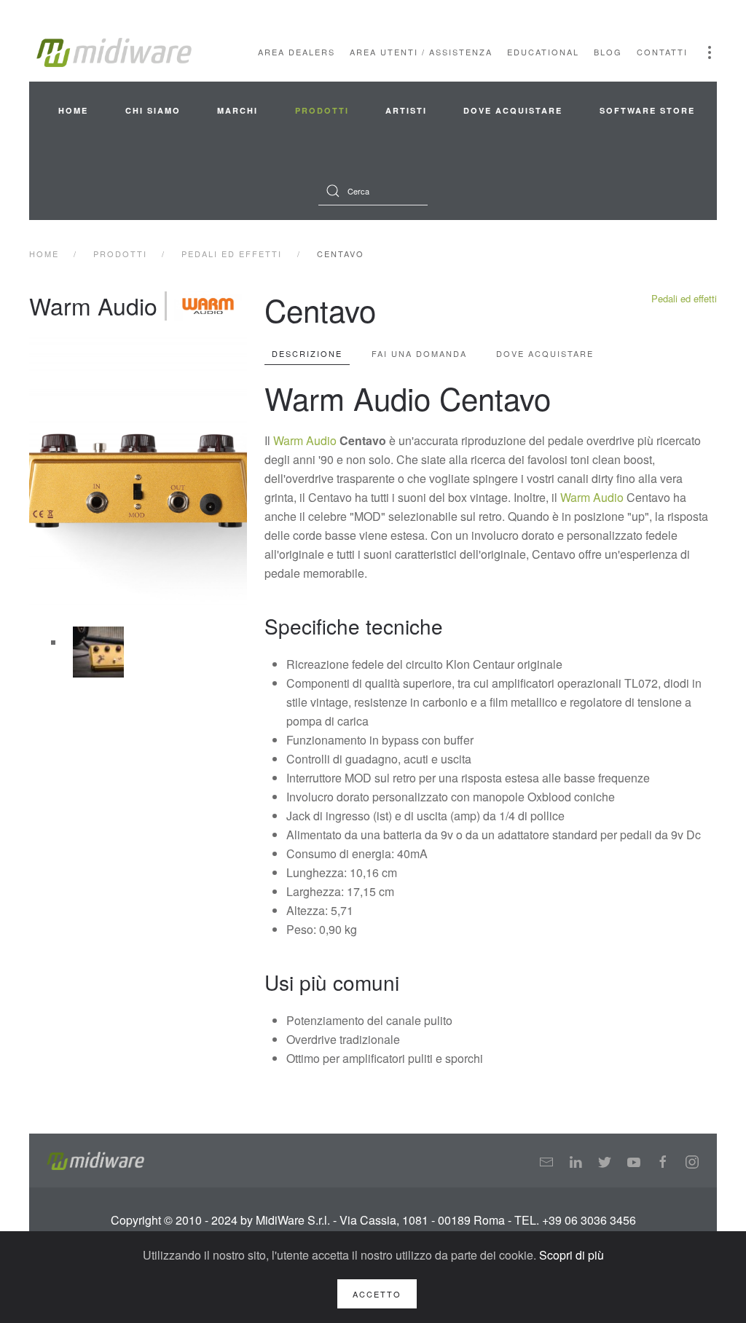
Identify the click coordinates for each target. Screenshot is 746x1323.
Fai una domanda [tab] (419, 353)
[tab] (98, 652)
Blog (608, 52)
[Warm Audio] (208, 306)
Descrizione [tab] (307, 353)
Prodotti (322, 110)
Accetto (377, 1294)
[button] (709, 52)
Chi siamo (153, 110)
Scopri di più (571, 1255)
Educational (543, 52)
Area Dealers (296, 52)
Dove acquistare (512, 110)
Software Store (647, 110)
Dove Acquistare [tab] (545, 353)
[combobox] (373, 190)
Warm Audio (305, 440)
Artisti (406, 110)
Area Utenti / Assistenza (421, 52)
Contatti (662, 52)
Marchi (237, 110)
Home (73, 110)
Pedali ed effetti (684, 298)
